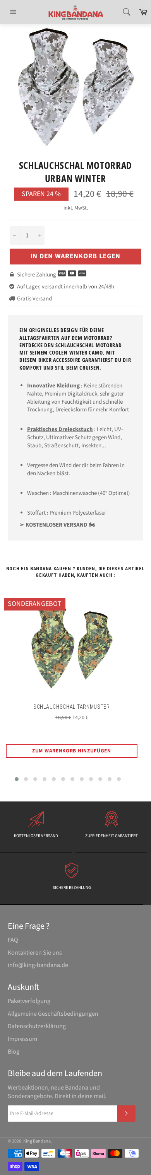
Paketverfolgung (29, 1001)
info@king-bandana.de (38, 965)
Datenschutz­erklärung (37, 1026)
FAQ (13, 940)
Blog (13, 1051)
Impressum (22, 1039)
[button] (16, 779)
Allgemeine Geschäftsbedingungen (53, 1014)
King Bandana (37, 1141)
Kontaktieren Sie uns (35, 952)
